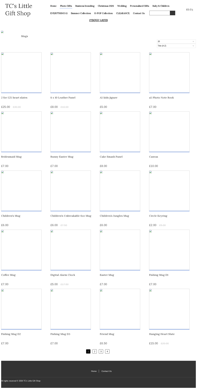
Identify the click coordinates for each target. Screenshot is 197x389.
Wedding (121, 5)
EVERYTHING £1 (58, 13)
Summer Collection (81, 13)
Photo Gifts (66, 5)
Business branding (84, 5)
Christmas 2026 (106, 5)
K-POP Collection (103, 13)
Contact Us (139, 13)
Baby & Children (160, 5)
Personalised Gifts (139, 5)
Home (53, 5)
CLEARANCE (123, 13)
